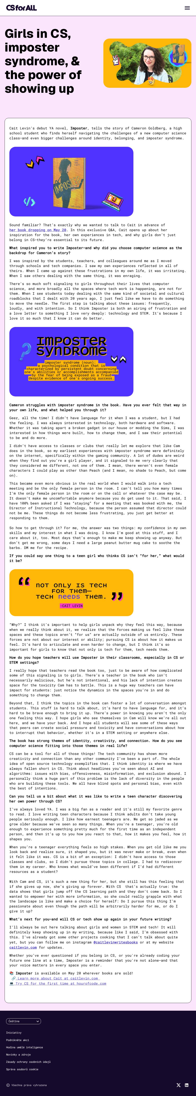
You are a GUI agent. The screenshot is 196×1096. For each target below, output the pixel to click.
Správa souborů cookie (22, 1069)
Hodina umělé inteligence (24, 1047)
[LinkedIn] (186, 1085)
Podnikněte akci (17, 1040)
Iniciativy (13, 1032)
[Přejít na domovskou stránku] (21, 8)
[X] (178, 1085)
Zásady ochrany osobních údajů (28, 1062)
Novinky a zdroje (18, 1054)
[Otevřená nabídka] (187, 8)
